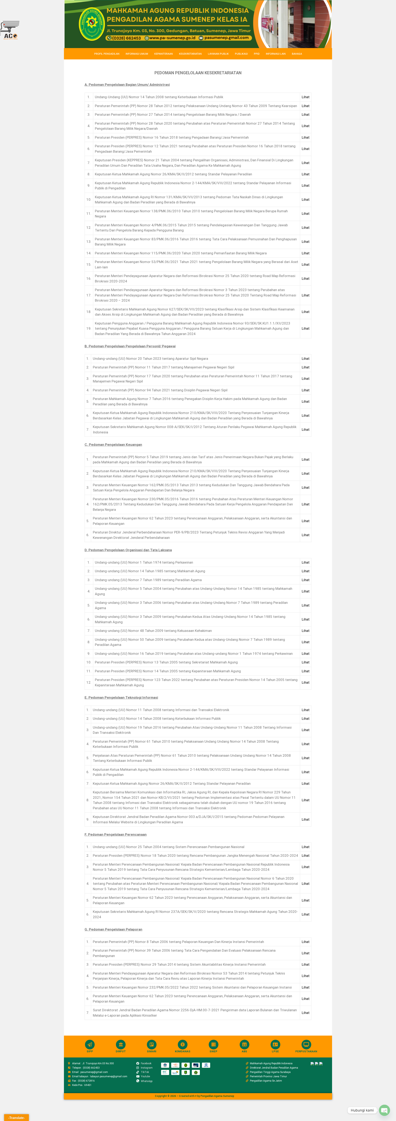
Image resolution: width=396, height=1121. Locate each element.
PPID (257, 53)
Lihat (306, 97)
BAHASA (297, 53)
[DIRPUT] (121, 1044)
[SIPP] (90, 1044)
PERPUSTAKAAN (306, 1051)
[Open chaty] (384, 1110)
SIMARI (151, 1051)
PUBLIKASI (241, 53)
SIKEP (213, 1051)
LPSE (275, 1051)
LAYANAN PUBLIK (218, 53)
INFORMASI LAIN (276, 53)
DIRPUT (121, 1051)
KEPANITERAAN (163, 53)
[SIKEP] (213, 1044)
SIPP (90, 1051)
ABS (244, 1051)
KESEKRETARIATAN (190, 53)
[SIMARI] (152, 1044)
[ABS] (244, 1044)
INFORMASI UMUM (137, 53)
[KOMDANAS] (182, 1044)
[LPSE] (275, 1044)
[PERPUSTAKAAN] (306, 1044)
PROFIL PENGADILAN (106, 53)
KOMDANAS (182, 1051)
